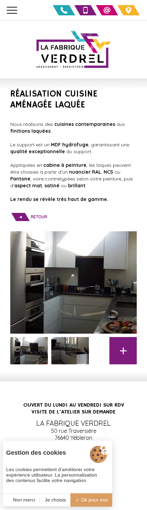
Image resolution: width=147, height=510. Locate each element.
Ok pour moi (94, 499)
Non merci (23, 499)
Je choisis (55, 499)
